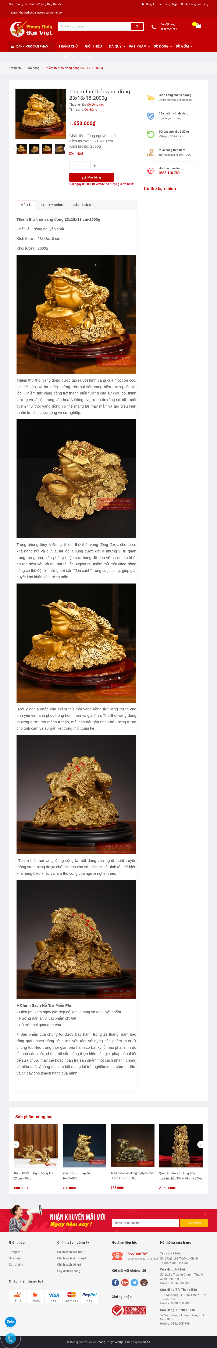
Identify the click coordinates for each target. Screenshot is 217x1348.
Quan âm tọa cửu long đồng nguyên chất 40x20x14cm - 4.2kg (178, 1178)
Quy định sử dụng (68, 1271)
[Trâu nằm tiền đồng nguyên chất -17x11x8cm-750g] (85, 1146)
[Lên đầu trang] (207, 670)
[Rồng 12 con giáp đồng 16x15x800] (36, 1146)
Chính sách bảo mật (70, 1252)
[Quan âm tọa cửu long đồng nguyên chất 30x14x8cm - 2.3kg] (133, 1146)
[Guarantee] (129, 1310)
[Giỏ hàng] (198, 26)
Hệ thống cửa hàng (196, 4)
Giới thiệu (15, 1258)
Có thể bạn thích (160, 188)
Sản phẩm (16, 1264)
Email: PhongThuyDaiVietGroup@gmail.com (37, 12)
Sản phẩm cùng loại (34, 1116)
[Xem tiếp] (76, 153)
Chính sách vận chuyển (72, 1258)
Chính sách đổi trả (69, 1264)
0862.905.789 (180, 1323)
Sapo (146, 1342)
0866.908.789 (168, 28)
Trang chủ (15, 1252)
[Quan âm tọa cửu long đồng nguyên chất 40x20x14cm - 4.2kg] (181, 1146)
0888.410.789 (91, 184)
